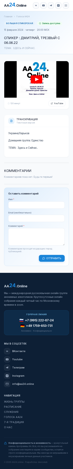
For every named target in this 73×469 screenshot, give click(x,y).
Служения (11, 412)
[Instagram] (58, 5)
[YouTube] (43, 5)
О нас (8, 427)
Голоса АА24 (23, 16)
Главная (8, 16)
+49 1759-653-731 (39, 325)
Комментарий (16, 226)
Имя (11, 199)
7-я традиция (14, 422)
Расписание (13, 406)
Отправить (53, 258)
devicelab (43, 462)
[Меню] (66, 5)
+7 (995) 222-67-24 (39, 320)
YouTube (58, 103)
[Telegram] (51, 5)
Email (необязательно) (19, 213)
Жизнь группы (14, 401)
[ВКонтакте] (36, 5)
